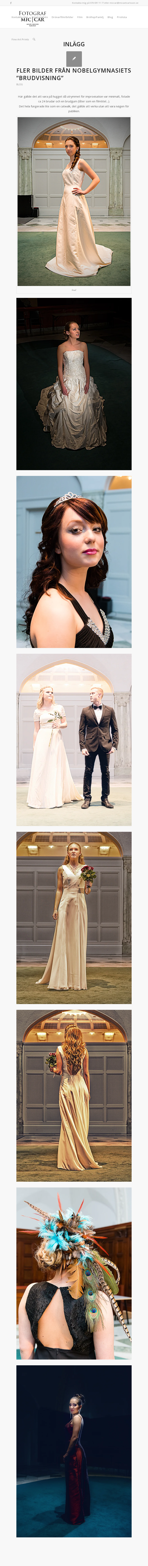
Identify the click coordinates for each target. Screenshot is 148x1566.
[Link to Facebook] (11, 3)
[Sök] (34, 39)
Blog (19, 84)
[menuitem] (20, 17)
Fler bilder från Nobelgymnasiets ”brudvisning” (73, 74)
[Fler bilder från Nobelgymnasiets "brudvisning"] (74, 59)
